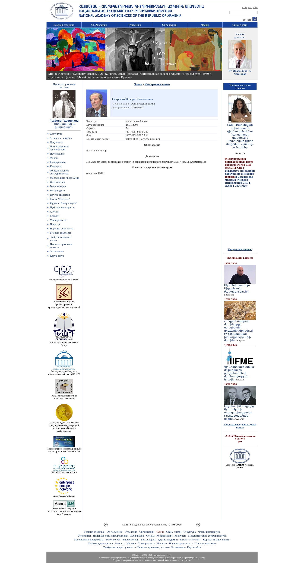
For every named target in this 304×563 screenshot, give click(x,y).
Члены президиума (61, 138)
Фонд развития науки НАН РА (64, 279)
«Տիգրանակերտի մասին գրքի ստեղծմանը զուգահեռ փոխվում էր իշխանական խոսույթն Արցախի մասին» (238, 331)
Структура (56, 133)
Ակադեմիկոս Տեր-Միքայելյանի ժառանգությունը (237, 288)
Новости (55, 224)
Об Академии (99, 24)
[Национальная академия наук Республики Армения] (62, 18)
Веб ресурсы (57, 190)
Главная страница (64, 24)
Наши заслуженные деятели (153, 547)
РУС (255, 7)
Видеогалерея (58, 186)
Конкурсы (55, 166)
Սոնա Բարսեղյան (240, 125)
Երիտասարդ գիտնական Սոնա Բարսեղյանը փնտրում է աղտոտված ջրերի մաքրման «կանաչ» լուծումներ (240, 138)
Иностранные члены (157, 84)
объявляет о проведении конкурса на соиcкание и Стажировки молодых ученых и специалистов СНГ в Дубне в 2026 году (240, 165)
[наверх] (106, 526)
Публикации (57, 153)
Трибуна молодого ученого (118, 547)
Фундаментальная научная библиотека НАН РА (64, 397)
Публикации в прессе (62, 207)
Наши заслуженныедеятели (64, 86)
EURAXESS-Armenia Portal (64, 472)
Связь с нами (239, 24)
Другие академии (60, 194)
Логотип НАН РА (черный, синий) (240, 466)
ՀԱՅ (244, 7)
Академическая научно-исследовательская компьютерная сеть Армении (64, 511)
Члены (205, 24)
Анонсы (54, 211)
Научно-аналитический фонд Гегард (64, 344)
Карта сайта (57, 255)
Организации (169, 24)
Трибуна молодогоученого (240, 86)
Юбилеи (54, 215)
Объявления (57, 251)
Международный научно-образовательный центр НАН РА (64, 372)
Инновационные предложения (59, 148)
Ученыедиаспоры (240, 35)
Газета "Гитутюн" (60, 199)
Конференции (58, 162)
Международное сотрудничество (59, 172)
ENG (250, 7)
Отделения (134, 24)
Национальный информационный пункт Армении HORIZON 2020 (64, 450)
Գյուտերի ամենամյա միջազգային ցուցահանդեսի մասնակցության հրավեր (239, 373)
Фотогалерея (57, 182)
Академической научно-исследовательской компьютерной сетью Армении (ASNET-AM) (166, 557)
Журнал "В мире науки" (63, 203)
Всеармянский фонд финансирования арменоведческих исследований (64, 304)
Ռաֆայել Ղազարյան (64, 120)
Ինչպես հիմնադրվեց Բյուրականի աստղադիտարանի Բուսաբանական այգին (239, 412)
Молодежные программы (64, 177)
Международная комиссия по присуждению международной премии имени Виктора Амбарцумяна (64, 426)
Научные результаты (62, 228)
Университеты (58, 220)
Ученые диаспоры (60, 232)
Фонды (54, 157)
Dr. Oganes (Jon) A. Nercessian (240, 72)
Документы (56, 142)
